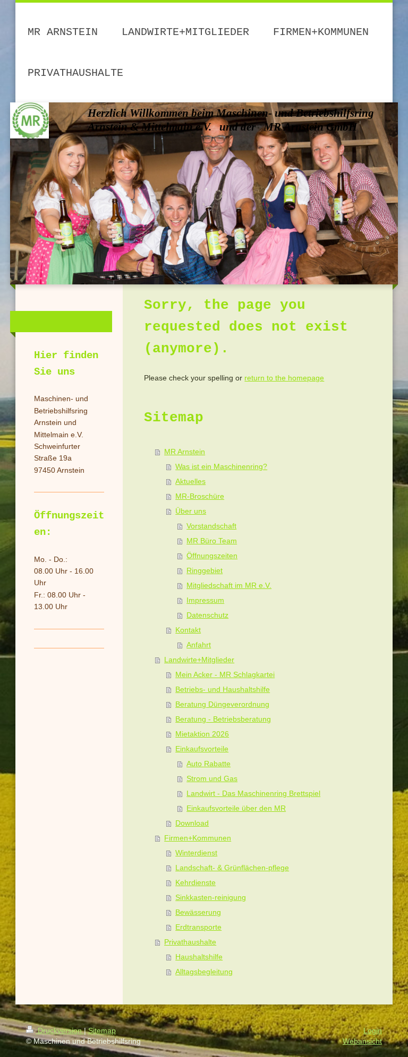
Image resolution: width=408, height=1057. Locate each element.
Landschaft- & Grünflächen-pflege (232, 867)
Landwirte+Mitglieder (199, 659)
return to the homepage (284, 378)
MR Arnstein (184, 451)
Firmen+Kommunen (197, 838)
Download (192, 823)
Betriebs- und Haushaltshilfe (222, 689)
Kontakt (188, 630)
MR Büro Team (211, 540)
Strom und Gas (211, 778)
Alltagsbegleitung (204, 971)
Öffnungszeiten (211, 555)
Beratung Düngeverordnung (222, 704)
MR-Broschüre (199, 496)
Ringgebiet (204, 570)
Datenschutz (207, 615)
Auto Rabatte (208, 763)
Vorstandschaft (211, 526)
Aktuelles (190, 481)
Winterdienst (196, 852)
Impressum (205, 600)
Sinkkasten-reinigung (210, 897)
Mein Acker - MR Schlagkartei (225, 674)
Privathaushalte (190, 942)
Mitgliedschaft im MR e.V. (228, 585)
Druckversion (60, 1030)
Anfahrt (198, 644)
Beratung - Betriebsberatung (223, 719)
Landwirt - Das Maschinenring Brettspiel (253, 793)
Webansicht (362, 1041)
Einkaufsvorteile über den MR (236, 808)
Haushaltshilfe (199, 956)
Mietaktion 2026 (202, 734)
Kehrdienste (195, 882)
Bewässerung (198, 912)
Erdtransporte (198, 927)
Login (372, 1030)
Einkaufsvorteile (201, 748)
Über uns (190, 511)
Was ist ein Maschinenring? (221, 466)
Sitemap (102, 1030)
